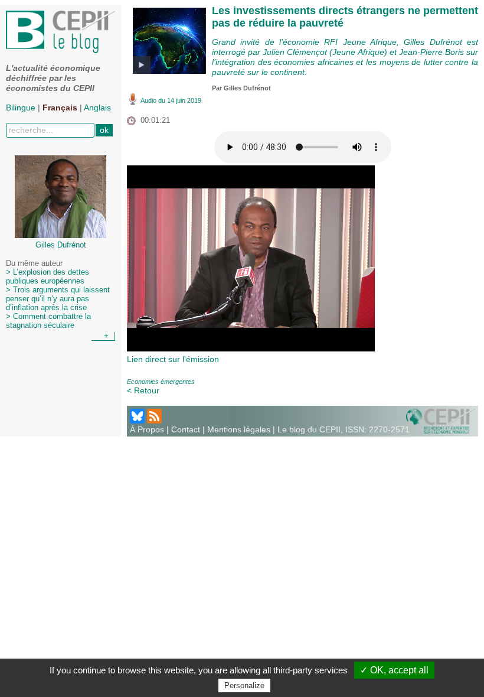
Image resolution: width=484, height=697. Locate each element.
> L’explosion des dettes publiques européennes (47, 276)
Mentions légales (238, 429)
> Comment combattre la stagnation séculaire (48, 321)
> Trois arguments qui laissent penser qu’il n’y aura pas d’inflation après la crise (58, 299)
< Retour (143, 390)
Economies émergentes (161, 381)
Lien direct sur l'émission (173, 359)
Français (59, 107)
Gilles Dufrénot (247, 88)
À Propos (147, 429)
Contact (185, 429)
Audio (148, 100)
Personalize (244, 685)
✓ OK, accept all (394, 670)
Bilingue (20, 107)
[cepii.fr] (440, 420)
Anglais (97, 107)
